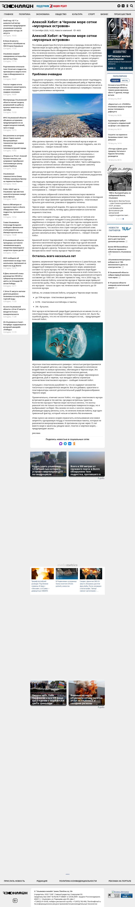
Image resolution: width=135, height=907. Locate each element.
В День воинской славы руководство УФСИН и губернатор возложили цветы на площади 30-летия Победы (13, 278)
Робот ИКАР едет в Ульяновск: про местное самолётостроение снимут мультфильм (14, 193)
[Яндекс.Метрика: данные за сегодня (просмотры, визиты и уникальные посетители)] (120, 891)
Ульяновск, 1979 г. (116, 193)
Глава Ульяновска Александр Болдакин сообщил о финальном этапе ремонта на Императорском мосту (13, 227)
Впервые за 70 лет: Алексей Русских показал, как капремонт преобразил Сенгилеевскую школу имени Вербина (15, 161)
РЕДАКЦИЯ (42, 881)
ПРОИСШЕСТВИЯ (122, 14)
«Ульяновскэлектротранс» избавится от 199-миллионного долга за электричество (119, 258)
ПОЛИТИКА (24, 14)
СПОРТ (91, 14)
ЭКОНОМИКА (42, 14)
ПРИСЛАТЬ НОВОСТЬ (14, 881)
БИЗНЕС (104, 14)
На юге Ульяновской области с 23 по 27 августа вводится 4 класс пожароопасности (14, 310)
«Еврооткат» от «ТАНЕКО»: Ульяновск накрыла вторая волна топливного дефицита (120, 108)
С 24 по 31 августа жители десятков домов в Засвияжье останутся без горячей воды (14, 295)
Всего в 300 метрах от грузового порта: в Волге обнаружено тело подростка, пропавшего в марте (14, 209)
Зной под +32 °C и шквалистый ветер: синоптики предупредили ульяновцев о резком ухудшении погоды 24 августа (14, 26)
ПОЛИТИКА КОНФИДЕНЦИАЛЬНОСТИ (78, 881)
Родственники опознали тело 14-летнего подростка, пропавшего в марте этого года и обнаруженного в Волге (14, 71)
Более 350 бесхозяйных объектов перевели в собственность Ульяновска (119, 244)
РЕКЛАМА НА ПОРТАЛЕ (120, 881)
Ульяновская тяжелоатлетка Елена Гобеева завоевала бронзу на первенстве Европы (14, 178)
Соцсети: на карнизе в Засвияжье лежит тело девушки (118, 137)
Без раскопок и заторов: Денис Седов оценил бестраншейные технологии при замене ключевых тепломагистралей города (14, 141)
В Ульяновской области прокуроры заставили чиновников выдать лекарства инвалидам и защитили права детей (13, 245)
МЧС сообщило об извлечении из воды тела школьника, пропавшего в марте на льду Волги (14, 262)
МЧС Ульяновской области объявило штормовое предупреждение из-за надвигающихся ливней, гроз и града (14, 122)
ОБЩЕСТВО (60, 14)
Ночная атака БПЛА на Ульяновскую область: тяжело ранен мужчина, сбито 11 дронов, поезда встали (118, 90)
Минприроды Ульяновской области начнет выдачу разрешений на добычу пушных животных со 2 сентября (15, 105)
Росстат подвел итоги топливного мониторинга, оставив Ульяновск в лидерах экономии (14, 88)
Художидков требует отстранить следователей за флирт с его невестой (119, 123)
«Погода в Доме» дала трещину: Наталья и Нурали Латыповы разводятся (117, 152)
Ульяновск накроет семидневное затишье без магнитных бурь (14, 56)
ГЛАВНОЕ (8, 14)
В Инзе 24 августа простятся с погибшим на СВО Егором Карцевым (14, 43)
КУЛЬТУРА (77, 14)
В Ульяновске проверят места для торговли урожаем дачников (118, 234)
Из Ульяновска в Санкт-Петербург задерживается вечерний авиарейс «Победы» (14, 326)
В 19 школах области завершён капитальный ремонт (118, 280)
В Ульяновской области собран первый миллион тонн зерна (119, 270)
